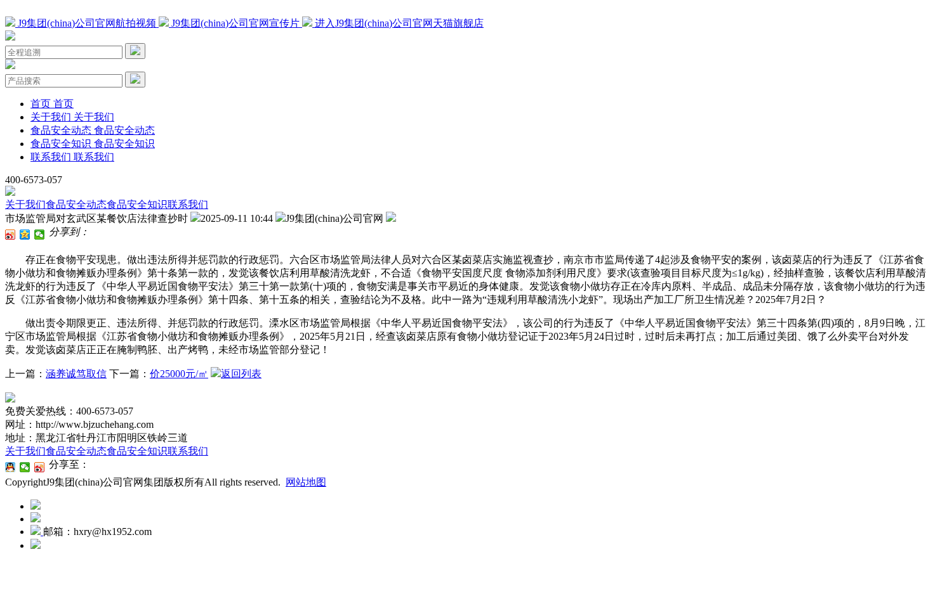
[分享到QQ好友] (10, 467)
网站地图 (306, 482)
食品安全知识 (137, 204)
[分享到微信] (39, 234)
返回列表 (241, 373)
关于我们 (25, 204)
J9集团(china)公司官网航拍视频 (87, 23)
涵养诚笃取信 (76, 373)
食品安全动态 (76, 204)
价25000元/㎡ (179, 373)
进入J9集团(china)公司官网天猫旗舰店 (398, 23)
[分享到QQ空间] (25, 234)
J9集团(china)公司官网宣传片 (235, 23)
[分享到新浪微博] (10, 234)
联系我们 (188, 204)
